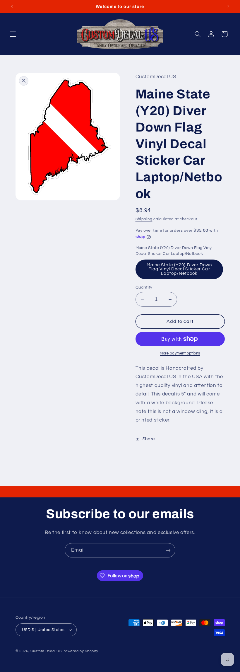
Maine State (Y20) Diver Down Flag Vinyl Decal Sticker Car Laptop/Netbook (179, 269)
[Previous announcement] (11, 6)
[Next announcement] (228, 6)
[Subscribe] (168, 550)
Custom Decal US (45, 651)
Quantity (144, 287)
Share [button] (149, 439)
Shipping (144, 219)
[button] (13, 34)
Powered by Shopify (80, 651)
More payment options (180, 353)
